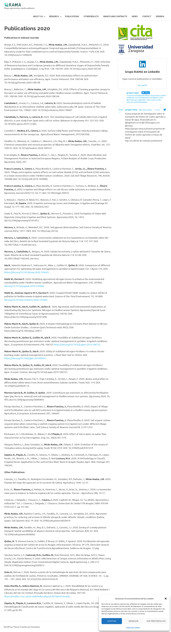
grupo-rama (131, 109)
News (135, 16)
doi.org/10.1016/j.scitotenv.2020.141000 (25, 299)
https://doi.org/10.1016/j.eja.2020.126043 (26, 272)
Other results (91, 16)
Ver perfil (142, 85)
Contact (146, 16)
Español (160, 16)
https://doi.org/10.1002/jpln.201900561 (25, 358)
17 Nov (157, 110)
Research (54, 16)
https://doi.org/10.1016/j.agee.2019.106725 (77, 344)
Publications (72, 16)
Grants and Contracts (115, 16)
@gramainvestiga (145, 110)
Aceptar (111, 621)
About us (38, 16)
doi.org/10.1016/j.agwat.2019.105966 (24, 285)
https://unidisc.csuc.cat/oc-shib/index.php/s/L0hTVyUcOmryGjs (37, 596)
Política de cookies (133, 627)
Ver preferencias (156, 621)
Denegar (133, 621)
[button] (165, 598)
